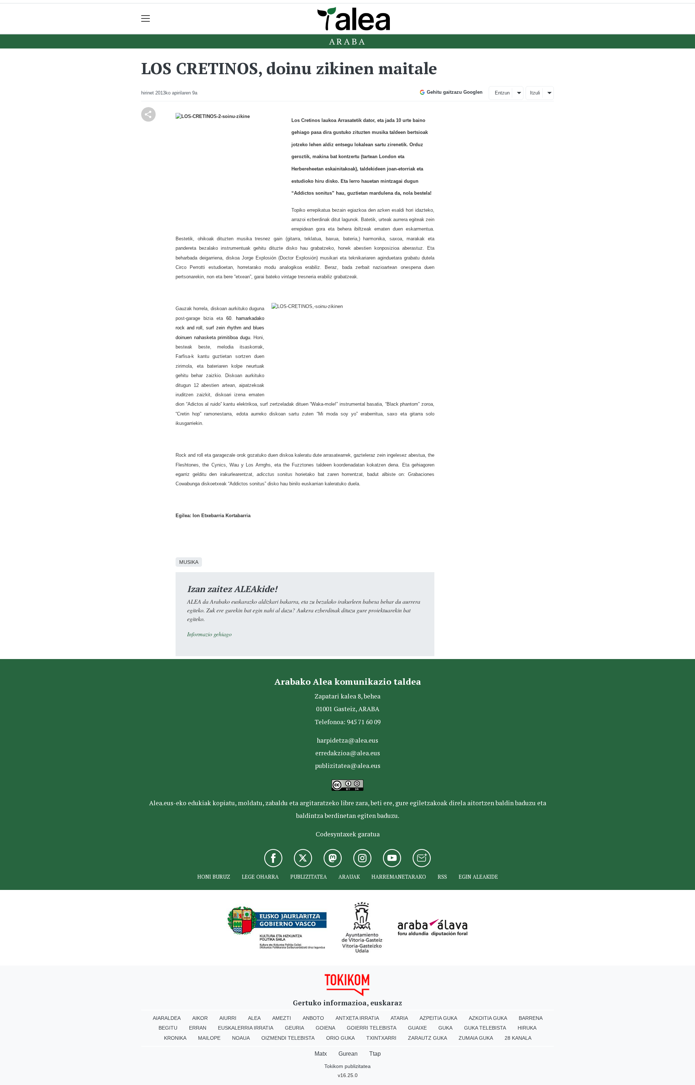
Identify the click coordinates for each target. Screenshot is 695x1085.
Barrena (531, 1018)
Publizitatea (308, 876)
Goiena (325, 1028)
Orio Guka (340, 1038)
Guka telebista (485, 1028)
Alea (254, 1018)
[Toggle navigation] (145, 18)
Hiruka (527, 1028)
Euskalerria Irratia (245, 1028)
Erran (197, 1028)
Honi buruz (213, 876)
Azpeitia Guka (438, 1018)
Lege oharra (260, 876)
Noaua (241, 1038)
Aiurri (227, 1018)
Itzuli (535, 93)
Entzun (502, 93)
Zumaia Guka (476, 1038)
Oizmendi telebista (288, 1038)
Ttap (375, 1054)
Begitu (168, 1028)
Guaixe (417, 1028)
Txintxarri (381, 1038)
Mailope (209, 1038)
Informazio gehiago (209, 634)
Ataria (399, 1018)
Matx (321, 1054)
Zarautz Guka (427, 1038)
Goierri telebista (371, 1028)
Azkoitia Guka (488, 1018)
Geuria (294, 1028)
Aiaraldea (167, 1018)
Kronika (175, 1038)
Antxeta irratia (357, 1018)
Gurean (348, 1054)
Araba (347, 41)
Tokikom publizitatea (347, 1066)
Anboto (313, 1018)
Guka (445, 1028)
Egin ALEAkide (478, 876)
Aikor (200, 1018)
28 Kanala (518, 1038)
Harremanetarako (398, 876)
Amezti (281, 1018)
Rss (442, 876)
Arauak (349, 876)
